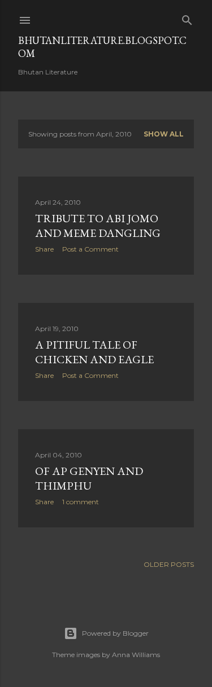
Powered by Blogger (115, 633)
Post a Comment (90, 249)
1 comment (80, 501)
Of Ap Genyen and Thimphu (89, 478)
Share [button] (44, 249)
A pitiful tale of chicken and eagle (94, 352)
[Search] (187, 18)
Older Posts (169, 564)
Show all (164, 134)
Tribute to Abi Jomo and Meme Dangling (98, 225)
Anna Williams (136, 654)
